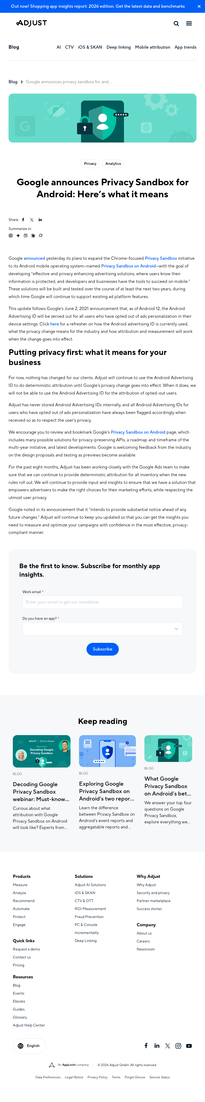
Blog (13, 82)
